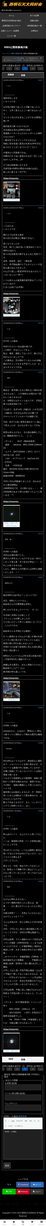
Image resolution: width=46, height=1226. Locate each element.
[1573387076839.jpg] (11, 190)
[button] (37, 1191)
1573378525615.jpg (11, 315)
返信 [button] (22, 80)
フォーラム (6, 53)
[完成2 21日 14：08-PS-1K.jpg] (11, 514)
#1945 (40, 208)
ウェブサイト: (11, 1103)
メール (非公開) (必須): (15, 1093)
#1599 (40, 708)
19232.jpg (11, 700)
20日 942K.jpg (11, 1051)
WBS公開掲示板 (16, 53)
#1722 (40, 323)
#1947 (40, 80)
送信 (7, 1165)
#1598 (40, 743)
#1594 (40, 881)
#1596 (40, 811)
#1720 (40, 372)
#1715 (40, 534)
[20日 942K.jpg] (11, 1041)
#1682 (40, 577)
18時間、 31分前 (22, 60)
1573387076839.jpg (11, 200)
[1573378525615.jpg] (11, 306)
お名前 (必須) (11, 1083)
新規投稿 (22, 1116)
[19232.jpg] (11, 690)
